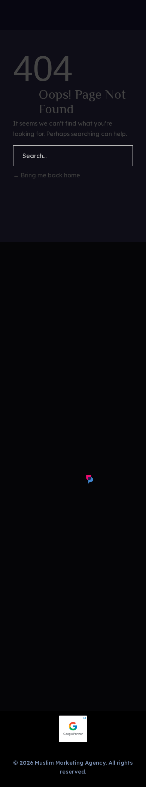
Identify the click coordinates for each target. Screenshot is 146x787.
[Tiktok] (71, 479)
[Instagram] (16, 479)
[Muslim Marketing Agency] (15, 15)
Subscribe (73, 310)
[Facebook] (34, 479)
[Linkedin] (52, 479)
